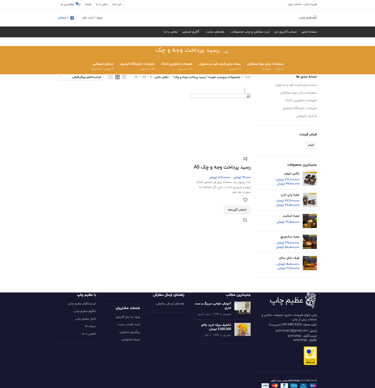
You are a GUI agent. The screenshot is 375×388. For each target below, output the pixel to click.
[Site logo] (308, 17)
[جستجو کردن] (78, 17)
